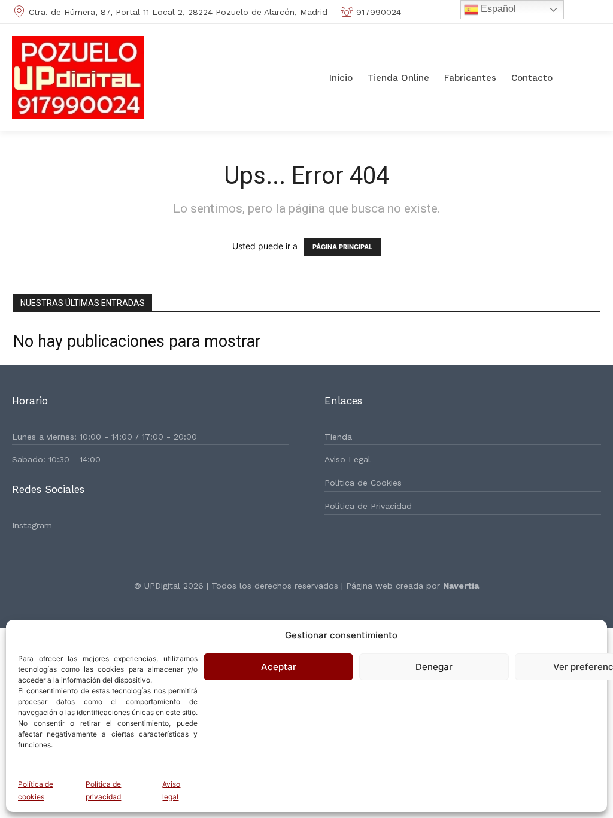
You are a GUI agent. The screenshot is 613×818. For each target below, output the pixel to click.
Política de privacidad (103, 790)
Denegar (434, 666)
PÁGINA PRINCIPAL (342, 247)
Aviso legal (171, 790)
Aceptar (278, 666)
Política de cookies (35, 790)
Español (497, 9)
